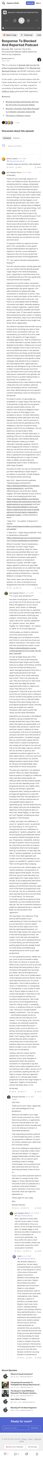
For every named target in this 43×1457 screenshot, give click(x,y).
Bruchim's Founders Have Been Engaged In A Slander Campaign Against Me (22, 110)
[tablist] (11, 138)
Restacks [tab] (16, 138)
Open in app (11, 35)
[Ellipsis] (40, 158)
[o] (5, 1376)
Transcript (28, 35)
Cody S (19, 1256)
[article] (21, 1376)
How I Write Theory (18, 1399)
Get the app (32, 1447)
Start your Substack (15, 1447)
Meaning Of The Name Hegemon (24, 1408)
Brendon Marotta (8, 58)
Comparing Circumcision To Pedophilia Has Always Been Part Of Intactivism (25, 1383)
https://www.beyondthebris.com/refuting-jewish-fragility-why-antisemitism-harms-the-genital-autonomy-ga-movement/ (24, 501)
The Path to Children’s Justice (18, 115)
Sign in (38, 3)
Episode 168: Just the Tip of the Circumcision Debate (20, 67)
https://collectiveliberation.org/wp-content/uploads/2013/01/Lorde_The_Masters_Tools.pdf (25, 650)
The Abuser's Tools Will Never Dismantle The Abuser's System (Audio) (23, 1392)
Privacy (24, 1439)
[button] (6, 20)
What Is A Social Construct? (22, 1374)
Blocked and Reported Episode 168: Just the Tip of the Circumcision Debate (22, 103)
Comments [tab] (7, 138)
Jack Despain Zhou (14, 172)
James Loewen (12, 158)
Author (15, 1099)
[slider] (19, 28)
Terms (30, 1439)
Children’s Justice (8, 91)
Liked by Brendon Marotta (16, 161)
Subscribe (30, 3)
